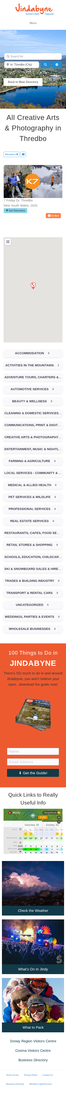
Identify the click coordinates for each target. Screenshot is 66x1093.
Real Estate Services (29, 521)
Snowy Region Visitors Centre (33, 1041)
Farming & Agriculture (29, 461)
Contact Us (48, 1075)
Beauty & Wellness (29, 401)
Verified (55, 215)
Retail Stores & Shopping (29, 545)
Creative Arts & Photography (31, 437)
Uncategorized (29, 605)
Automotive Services (30, 389)
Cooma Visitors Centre (33, 1050)
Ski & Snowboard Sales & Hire (31, 569)
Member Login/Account (40, 1084)
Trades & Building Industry (29, 581)
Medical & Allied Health (29, 485)
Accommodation (29, 353)
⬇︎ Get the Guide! (33, 773)
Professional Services (30, 509)
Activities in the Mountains (29, 365)
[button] (33, 285)
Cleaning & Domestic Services (31, 413)
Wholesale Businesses (29, 629)
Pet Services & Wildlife (29, 497)
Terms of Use (12, 1075)
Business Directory (33, 1060)
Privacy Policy (30, 1075)
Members (10, 154)
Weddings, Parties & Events (29, 616)
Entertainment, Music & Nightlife (34, 449)
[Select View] (23, 154)
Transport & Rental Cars (29, 593)
